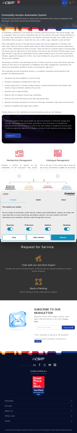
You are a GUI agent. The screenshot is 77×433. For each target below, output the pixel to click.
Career (7, 421)
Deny (14, 237)
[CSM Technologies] (8, 2)
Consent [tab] (13, 200)
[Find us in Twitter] (44, 365)
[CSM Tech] (38, 359)
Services (8, 406)
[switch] (29, 229)
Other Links (10, 416)
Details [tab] (38, 200)
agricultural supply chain (35, 44)
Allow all (63, 237)
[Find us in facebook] (39, 364)
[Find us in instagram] (54, 364)
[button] (34, 179)
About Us (9, 411)
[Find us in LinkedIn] (34, 364)
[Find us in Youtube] (49, 364)
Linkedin (38, 341)
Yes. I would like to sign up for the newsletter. (52, 335)
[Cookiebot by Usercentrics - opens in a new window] (66, 194)
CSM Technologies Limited (18, 430)
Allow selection (38, 237)
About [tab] (63, 200)
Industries (9, 401)
